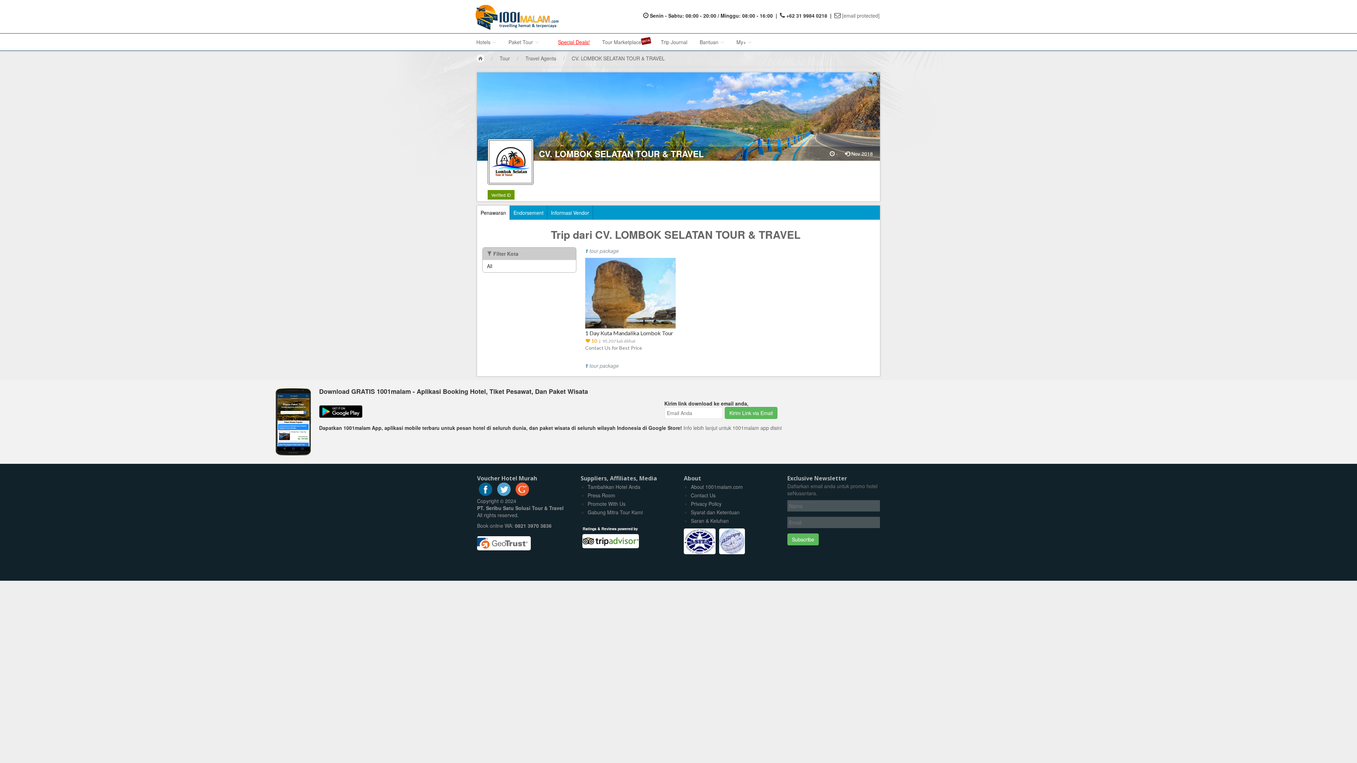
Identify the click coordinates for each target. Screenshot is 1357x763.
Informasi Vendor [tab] (570, 212)
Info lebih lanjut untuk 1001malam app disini (732, 427)
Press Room (601, 495)
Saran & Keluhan (710, 520)
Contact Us (703, 495)
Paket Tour (521, 42)
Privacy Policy (706, 503)
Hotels (484, 42)
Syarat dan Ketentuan (715, 512)
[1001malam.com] (515, 16)
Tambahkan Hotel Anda (614, 486)
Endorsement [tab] (528, 212)
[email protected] (861, 15)
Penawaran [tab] (493, 212)
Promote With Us (606, 503)
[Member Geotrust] (504, 540)
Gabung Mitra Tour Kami (615, 512)
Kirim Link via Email (751, 412)
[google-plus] (522, 493)
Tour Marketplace (621, 42)
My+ (741, 42)
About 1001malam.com (717, 486)
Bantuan (710, 42)
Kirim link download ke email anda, (706, 403)
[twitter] (504, 493)
